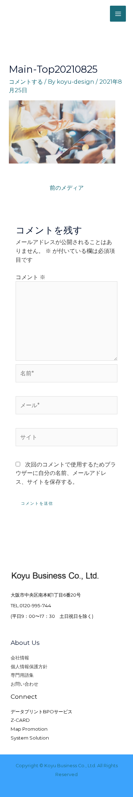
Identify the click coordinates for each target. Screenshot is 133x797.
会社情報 (20, 657)
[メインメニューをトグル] (118, 14)
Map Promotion (29, 729)
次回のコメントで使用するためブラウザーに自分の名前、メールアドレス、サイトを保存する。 (66, 473)
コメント (30, 277)
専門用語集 (22, 675)
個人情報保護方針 (29, 666)
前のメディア (67, 187)
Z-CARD (20, 720)
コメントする (26, 81)
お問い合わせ (24, 684)
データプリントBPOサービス (41, 711)
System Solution (30, 738)
